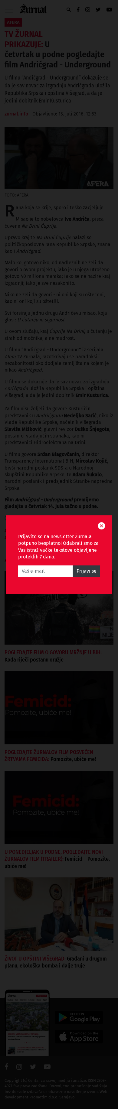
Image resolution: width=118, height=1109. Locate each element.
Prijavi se (87, 571)
